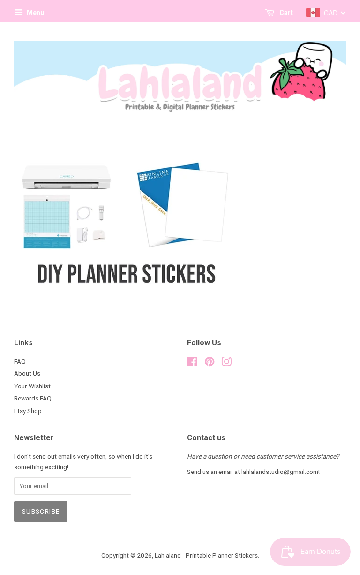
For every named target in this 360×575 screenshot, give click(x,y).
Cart (285, 12)
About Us (27, 373)
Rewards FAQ (33, 398)
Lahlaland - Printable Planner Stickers (206, 555)
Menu (34, 12)
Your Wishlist (32, 386)
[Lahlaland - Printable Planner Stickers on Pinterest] (209, 363)
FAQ (20, 361)
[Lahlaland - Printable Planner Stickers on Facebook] (192, 363)
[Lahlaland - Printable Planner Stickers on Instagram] (226, 363)
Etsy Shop (28, 411)
